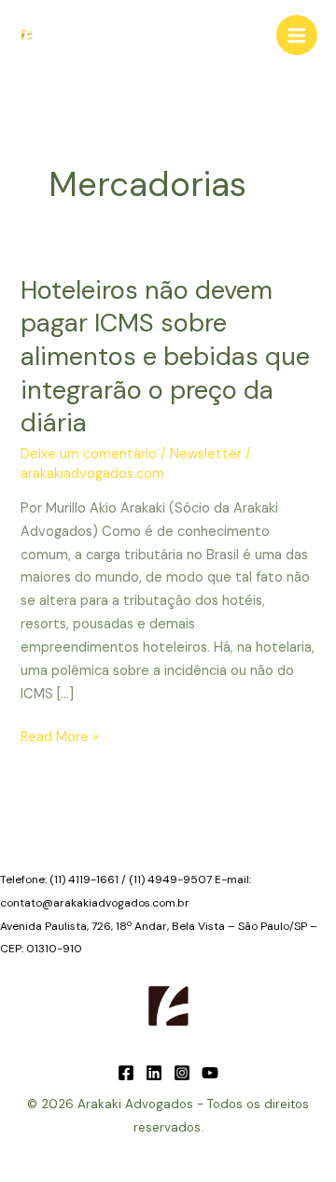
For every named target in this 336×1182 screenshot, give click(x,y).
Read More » (60, 738)
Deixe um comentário (89, 454)
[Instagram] (182, 1072)
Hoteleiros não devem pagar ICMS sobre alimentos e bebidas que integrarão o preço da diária (165, 356)
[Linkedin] (154, 1072)
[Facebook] (126, 1072)
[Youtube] (210, 1072)
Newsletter (206, 454)
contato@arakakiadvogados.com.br (94, 902)
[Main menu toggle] (296, 35)
